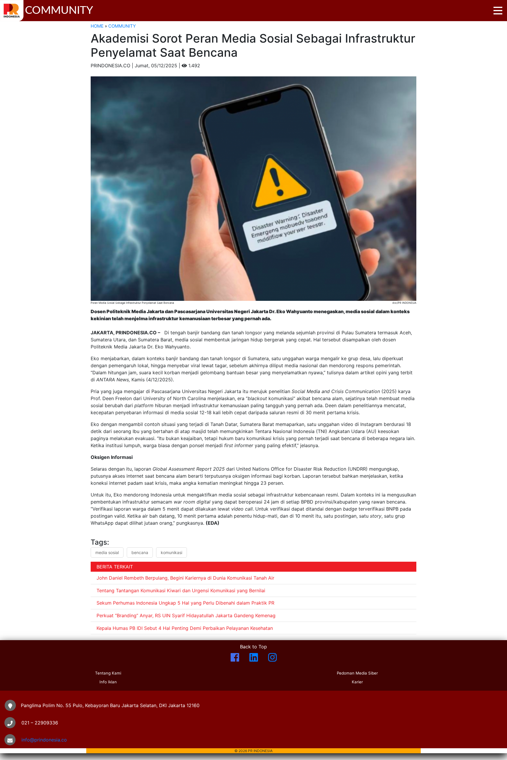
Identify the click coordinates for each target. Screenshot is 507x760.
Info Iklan (108, 682)
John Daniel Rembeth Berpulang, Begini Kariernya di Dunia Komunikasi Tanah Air (185, 578)
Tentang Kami (108, 673)
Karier (357, 682)
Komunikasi (171, 552)
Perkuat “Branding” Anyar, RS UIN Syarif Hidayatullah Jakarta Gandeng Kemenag (186, 615)
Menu (498, 10)
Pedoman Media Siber (357, 673)
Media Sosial (107, 552)
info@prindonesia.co (44, 740)
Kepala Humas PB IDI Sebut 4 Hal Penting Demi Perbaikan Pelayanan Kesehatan (185, 628)
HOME (97, 26)
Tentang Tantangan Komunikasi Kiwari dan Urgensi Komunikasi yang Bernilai (181, 590)
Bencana (139, 552)
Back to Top (253, 647)
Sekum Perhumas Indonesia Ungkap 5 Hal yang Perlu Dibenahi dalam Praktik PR (185, 603)
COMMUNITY (122, 26)
